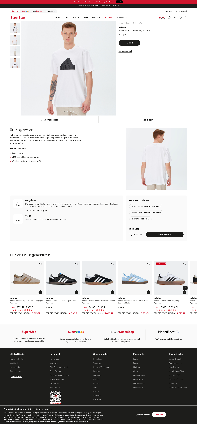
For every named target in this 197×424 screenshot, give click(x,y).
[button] (136, 176)
